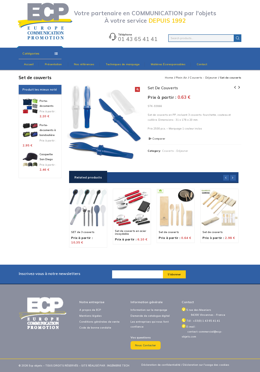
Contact (202, 64)
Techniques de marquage (123, 64)
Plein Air (181, 77)
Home (169, 77)
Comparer (158, 138)
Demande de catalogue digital (150, 315)
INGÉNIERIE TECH (118, 365)
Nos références (84, 64)
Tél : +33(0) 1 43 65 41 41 (203, 320)
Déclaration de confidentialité (161, 364)
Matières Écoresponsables (168, 64)
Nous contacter (145, 345)
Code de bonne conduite (95, 327)
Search (237, 38)
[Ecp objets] (45, 21)
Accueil (28, 64)
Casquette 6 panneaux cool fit (239, 90)
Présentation (54, 64)
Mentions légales (90, 315)
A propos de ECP (90, 309)
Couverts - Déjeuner (203, 77)
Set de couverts (235, 90)
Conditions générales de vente (99, 321)
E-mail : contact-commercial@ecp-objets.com (206, 331)
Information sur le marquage (149, 309)
